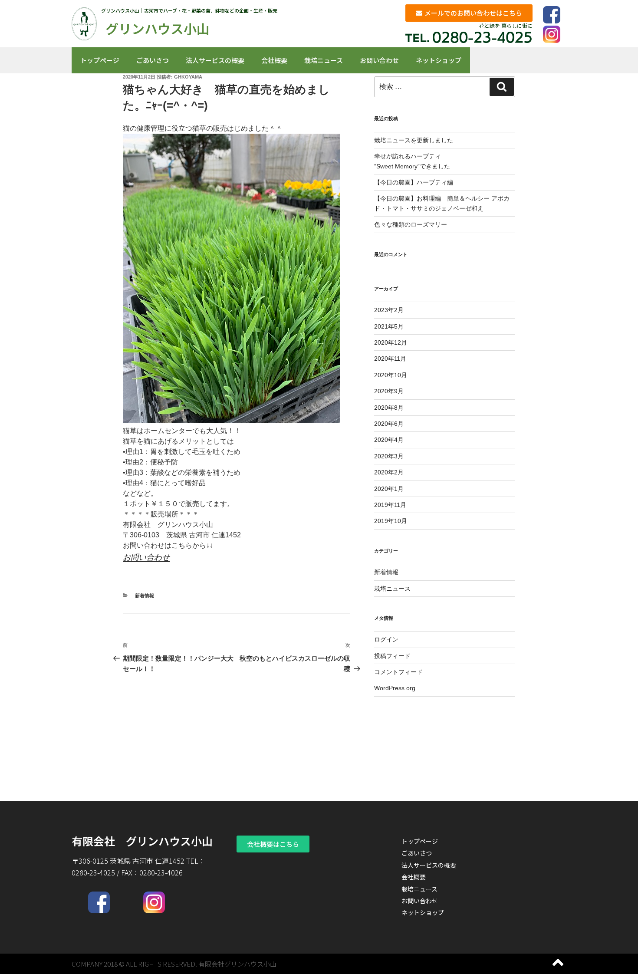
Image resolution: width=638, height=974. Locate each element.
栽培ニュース (323, 60)
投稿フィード (392, 655)
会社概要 (274, 60)
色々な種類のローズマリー (410, 224)
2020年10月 (390, 375)
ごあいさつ (152, 60)
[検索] (502, 87)
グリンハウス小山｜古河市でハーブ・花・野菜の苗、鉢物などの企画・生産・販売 (189, 10)
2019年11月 (390, 504)
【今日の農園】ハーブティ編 (413, 182)
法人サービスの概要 (215, 60)
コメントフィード (398, 671)
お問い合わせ (379, 60)
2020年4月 (389, 439)
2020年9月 (389, 391)
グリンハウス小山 (157, 28)
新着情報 (144, 595)
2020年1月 (389, 488)
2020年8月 (389, 407)
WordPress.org (394, 687)
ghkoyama (188, 76)
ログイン (386, 639)
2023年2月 (389, 309)
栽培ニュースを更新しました (413, 140)
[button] (469, 13)
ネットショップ (438, 60)
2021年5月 (389, 326)
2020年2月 (389, 472)
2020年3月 (389, 456)
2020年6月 (389, 423)
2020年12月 (390, 342)
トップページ (99, 60)
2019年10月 (390, 520)
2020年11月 (390, 358)
